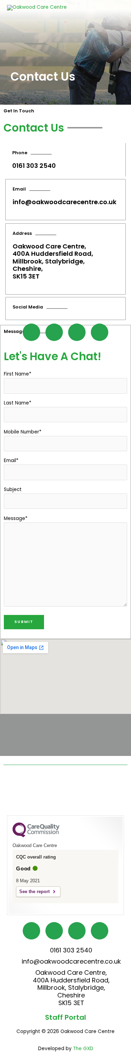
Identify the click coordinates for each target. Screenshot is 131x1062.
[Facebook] (31, 332)
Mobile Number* (23, 432)
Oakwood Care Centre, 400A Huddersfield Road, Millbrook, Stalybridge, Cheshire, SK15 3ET (53, 261)
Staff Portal (65, 1017)
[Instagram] (77, 332)
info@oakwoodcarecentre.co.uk (64, 202)
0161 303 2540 (34, 165)
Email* (11, 460)
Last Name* (17, 403)
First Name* (17, 374)
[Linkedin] (99, 332)
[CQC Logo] (36, 835)
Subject (13, 489)
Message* (16, 518)
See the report (34, 891)
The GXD (83, 1048)
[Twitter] (54, 332)
